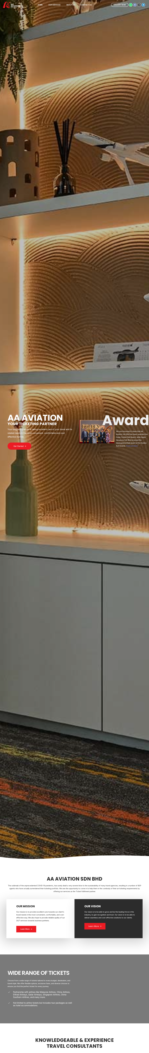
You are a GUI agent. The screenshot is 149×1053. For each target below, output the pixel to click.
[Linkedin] (143, 5)
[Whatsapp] (130, 5)
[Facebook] (135, 5)
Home (40, 5)
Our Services (54, 5)
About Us (70, 5)
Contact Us (86, 5)
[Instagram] (139, 5)
